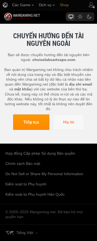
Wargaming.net (31, 17)
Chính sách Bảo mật (22, 163)
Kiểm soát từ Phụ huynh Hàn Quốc (35, 194)
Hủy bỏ (68, 122)
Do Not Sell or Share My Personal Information (44, 174)
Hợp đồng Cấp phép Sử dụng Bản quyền (40, 153)
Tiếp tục (31, 122)
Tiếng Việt (24, 232)
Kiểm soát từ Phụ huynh (25, 184)
